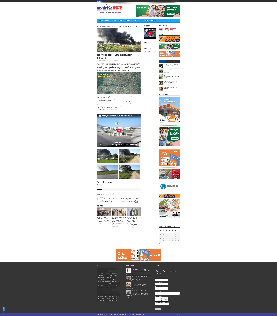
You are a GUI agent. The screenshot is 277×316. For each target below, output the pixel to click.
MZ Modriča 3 (111, 285)
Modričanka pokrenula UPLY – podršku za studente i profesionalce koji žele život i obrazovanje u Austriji (140, 271)
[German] (167, 28)
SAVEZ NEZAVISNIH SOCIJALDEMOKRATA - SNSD (110, 294)
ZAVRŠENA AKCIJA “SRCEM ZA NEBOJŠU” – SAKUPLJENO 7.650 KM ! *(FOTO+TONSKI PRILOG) (108, 199)
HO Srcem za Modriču (102, 279)
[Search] (179, 1)
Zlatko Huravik (108, 300)
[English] (162, 28)
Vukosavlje (110, 194)
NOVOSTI (107, 20)
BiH (106, 269)
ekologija (105, 194)
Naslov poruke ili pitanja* (160, 286)
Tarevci (102, 298)
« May (160, 243)
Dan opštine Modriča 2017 (103, 271)
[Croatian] (160, 28)
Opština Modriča (107, 287)
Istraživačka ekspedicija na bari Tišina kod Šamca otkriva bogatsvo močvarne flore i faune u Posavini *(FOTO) (129, 200)
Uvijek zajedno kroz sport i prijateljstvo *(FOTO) (169, 70)
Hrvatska (109, 279)
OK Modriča (100, 287)
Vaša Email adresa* (159, 282)
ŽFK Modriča (114, 300)
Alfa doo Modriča (101, 269)
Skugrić (105, 296)
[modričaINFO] (110, 12)
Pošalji (158, 308)
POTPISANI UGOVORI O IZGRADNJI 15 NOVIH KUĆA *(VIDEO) (172, 65)
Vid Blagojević (114, 298)
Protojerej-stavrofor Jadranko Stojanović (105, 292)
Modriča (106, 285)
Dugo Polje (106, 275)
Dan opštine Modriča (112, 269)
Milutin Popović (112, 283)
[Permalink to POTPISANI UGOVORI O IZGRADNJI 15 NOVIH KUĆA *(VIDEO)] (161, 67)
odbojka (117, 285)
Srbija (99, 298)
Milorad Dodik (105, 283)
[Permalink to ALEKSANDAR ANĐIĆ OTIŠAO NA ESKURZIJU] (161, 90)
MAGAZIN (114, 20)
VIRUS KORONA (101, 300)
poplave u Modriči (108, 289)
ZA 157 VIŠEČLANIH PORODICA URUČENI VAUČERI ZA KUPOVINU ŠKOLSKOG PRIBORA (103, 219)
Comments (176, 61)
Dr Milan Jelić (100, 275)
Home (99, 26)
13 (169, 236)
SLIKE (141, 20)
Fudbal (113, 277)
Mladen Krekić (100, 285)
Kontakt (153, 20)
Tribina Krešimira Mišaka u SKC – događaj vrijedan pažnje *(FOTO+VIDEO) (171, 82)
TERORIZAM (108, 298)
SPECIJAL (128, 20)
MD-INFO (135, 20)
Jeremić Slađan (101, 281)
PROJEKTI (121, 20)
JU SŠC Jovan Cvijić (115, 281)
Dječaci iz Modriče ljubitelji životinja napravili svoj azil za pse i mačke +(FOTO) (171, 76)
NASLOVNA (100, 20)
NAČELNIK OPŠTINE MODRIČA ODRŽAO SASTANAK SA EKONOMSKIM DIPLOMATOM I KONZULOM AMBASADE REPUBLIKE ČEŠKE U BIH (133, 222)
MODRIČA (104, 60)
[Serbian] (174, 28)
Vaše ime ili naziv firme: (160, 278)
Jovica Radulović (108, 281)
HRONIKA (108, 26)
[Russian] (172, 28)
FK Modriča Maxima (101, 277)
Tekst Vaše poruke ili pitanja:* (161, 291)
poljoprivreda (100, 289)
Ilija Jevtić (114, 279)
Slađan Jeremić (111, 296)
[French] (165, 28)
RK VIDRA (116, 292)
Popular (162, 61)
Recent (169, 61)
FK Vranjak (109, 277)
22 (175, 238)
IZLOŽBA (147, 20)
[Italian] (170, 28)
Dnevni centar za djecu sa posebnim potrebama (107, 273)
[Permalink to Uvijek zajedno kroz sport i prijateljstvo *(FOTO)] (161, 73)
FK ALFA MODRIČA (113, 275)
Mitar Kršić (119, 283)
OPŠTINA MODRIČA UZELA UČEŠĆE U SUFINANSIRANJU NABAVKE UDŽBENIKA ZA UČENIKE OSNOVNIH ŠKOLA (119, 221)
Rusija (99, 294)
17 (160, 238)
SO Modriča (117, 296)
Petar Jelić (113, 287)
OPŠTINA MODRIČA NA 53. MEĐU (109, 1)
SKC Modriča (100, 296)
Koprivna (99, 283)
